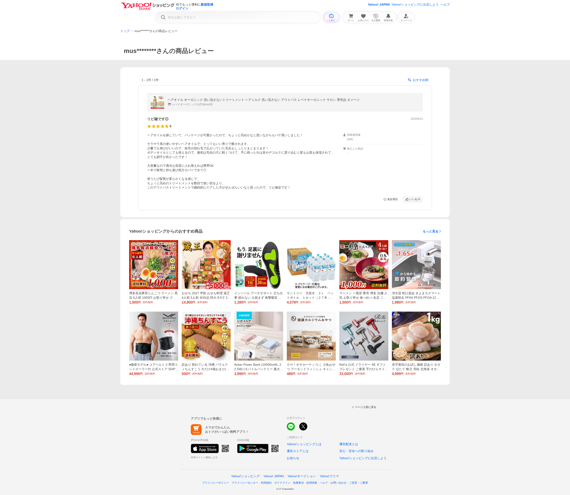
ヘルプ (445, 4)
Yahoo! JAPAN (379, 4)
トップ (125, 31)
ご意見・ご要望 (358, 482)
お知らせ (293, 458)
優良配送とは (348, 444)
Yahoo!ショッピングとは (304, 444)
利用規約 (266, 482)
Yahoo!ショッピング (245, 476)
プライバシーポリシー (215, 482)
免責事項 (298, 482)
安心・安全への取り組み (356, 451)
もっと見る (430, 231)
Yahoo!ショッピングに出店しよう (415, 4)
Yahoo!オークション (301, 476)
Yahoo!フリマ (329, 476)
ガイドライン (282, 482)
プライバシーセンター (245, 482)
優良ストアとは (298, 451)
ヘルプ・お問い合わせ (333, 482)
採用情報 (311, 482)
